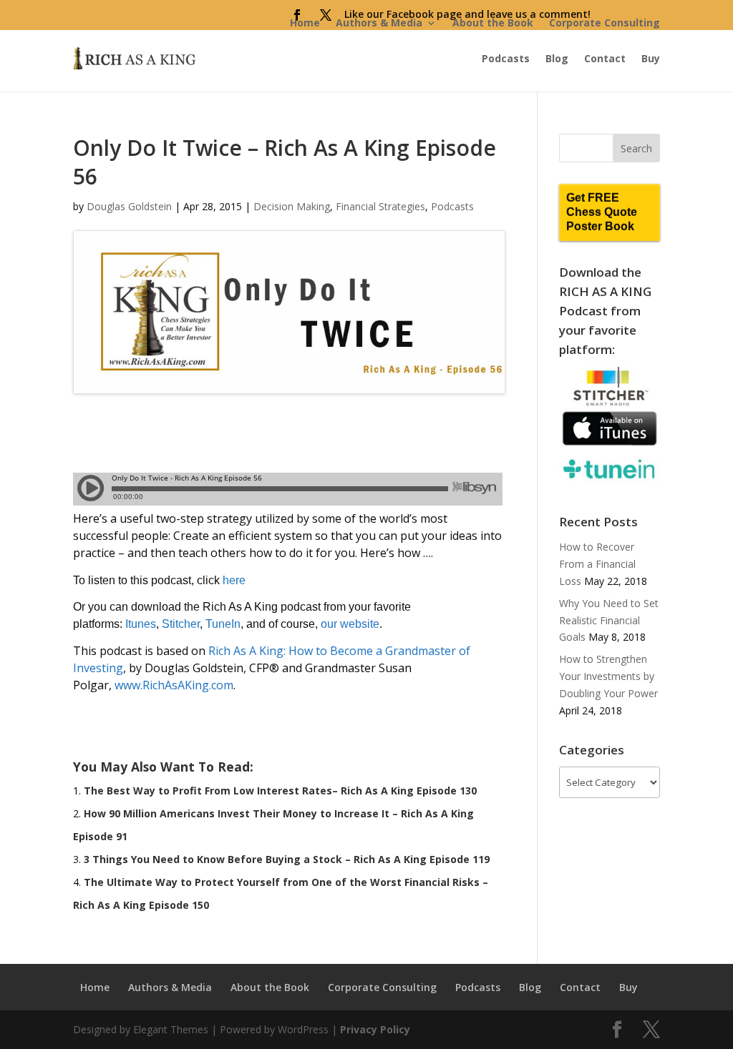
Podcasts (506, 58)
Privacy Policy (375, 1029)
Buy (650, 58)
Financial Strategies (380, 206)
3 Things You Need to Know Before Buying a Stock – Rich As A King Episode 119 (287, 859)
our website (350, 624)
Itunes (140, 624)
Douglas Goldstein (129, 206)
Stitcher (181, 624)
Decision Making (291, 206)
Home (305, 22)
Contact (605, 58)
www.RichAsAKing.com (174, 685)
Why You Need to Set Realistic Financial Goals (609, 620)
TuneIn (223, 624)
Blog (556, 58)
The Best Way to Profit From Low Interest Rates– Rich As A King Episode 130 (280, 790)
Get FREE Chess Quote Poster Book (601, 212)
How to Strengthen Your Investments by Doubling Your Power (608, 676)
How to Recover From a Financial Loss (597, 564)
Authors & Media (379, 22)
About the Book (492, 22)
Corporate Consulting (604, 22)
